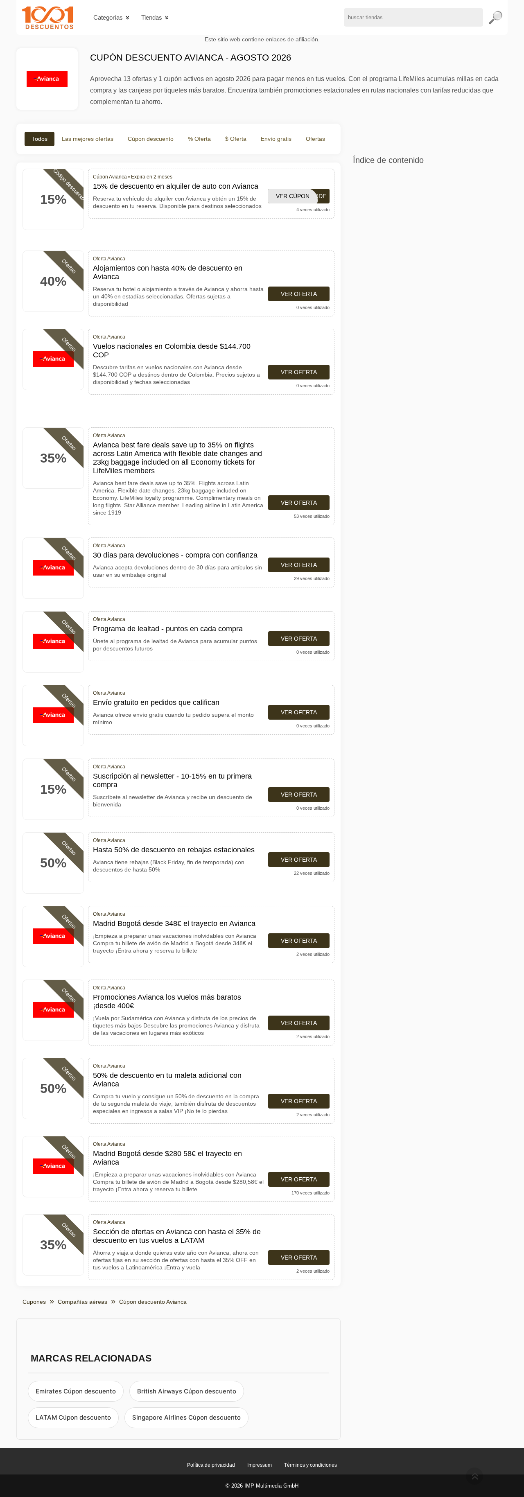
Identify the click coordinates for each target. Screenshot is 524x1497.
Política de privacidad (211, 1465)
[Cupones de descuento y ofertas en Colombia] (47, 17)
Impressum (259, 1465)
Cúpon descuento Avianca (153, 1301)
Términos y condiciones (310, 1465)
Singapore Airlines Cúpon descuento (186, 1417)
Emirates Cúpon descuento (76, 1391)
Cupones (34, 1301)
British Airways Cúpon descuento (186, 1391)
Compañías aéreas (82, 1301)
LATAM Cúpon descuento (73, 1417)
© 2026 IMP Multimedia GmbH (262, 1486)
